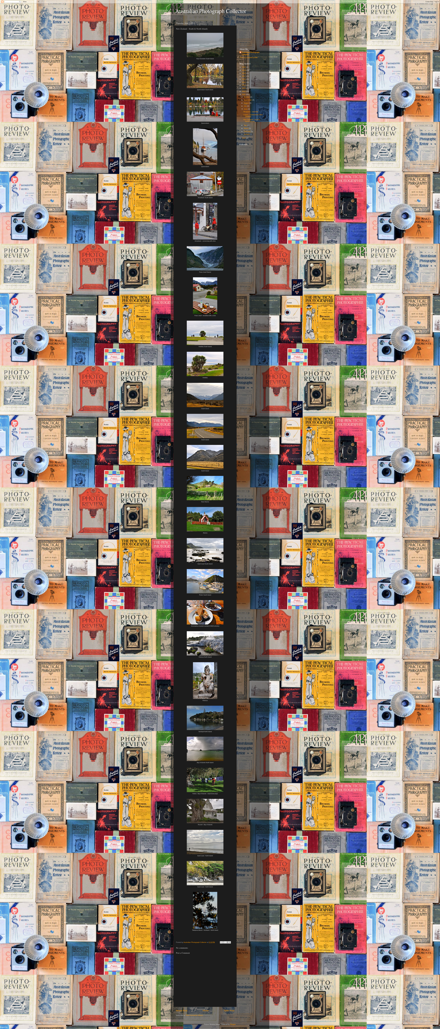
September (248, 100)
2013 (244, 88)
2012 (244, 91)
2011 (244, 94)
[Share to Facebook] (227, 942)
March (246, 128)
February (247, 131)
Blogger (233, 1024)
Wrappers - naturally (250, 112)
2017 (244, 76)
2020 (244, 67)
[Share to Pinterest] (230, 942)
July (245, 106)
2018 (244, 73)
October (247, 97)
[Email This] (221, 942)
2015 (244, 82)
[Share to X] (225, 942)
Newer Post (181, 1010)
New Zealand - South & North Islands (251, 120)
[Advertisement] (250, 32)
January (247, 134)
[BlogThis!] (223, 942)
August (246, 103)
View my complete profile (248, 57)
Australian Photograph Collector (210, 10)
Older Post (229, 1010)
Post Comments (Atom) (194, 1015)
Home (206, 1010)
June (246, 109)
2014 (244, 85)
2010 (244, 138)
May (245, 125)
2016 (244, 79)
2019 (244, 70)
